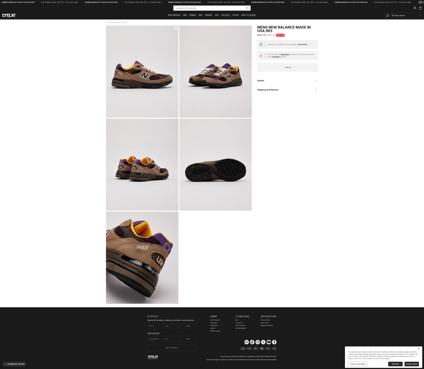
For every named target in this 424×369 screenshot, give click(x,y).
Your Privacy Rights (212, 359)
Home (107, 22)
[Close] (418, 348)
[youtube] (269, 342)
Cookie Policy (259, 356)
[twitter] (263, 342)
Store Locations (240, 325)
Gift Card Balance (172, 348)
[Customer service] (387, 15)
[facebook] (274, 342)
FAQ (237, 320)
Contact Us (239, 323)
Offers (236, 15)
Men (185, 15)
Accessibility (250, 356)
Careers (212, 328)
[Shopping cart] (420, 8)
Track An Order (265, 320)
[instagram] (258, 342)
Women (193, 15)
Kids (201, 15)
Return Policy (265, 323)
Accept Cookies (412, 364)
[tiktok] (252, 342)
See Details (302, 44)
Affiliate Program (215, 331)
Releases (226, 15)
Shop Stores (399, 15)
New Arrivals (174, 15)
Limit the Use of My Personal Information (233, 359)
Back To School (248, 15)
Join (188, 326)
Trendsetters (214, 325)
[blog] (246, 342)
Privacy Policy (224, 356)
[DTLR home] (8, 15)
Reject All (395, 364)
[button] (14, 364)
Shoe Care (285, 54)
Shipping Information (267, 325)
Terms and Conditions (237, 356)
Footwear (276, 57)
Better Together (215, 320)
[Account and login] (414, 8)
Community (213, 323)
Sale (217, 15)
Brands (208, 15)
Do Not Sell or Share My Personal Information (261, 359)
